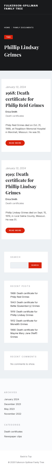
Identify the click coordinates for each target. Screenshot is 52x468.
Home (7, 27)
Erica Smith (11, 111)
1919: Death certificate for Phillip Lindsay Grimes (21, 183)
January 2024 (11, 399)
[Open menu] (47, 7)
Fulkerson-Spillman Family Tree (21, 7)
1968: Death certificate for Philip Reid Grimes (25, 99)
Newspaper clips (13, 436)
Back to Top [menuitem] (26, 456)
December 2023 (12, 404)
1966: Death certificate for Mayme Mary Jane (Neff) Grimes (24, 333)
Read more (15, 143)
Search (15, 257)
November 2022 (12, 413)
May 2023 (9, 409)
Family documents (23, 27)
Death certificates (15, 115)
